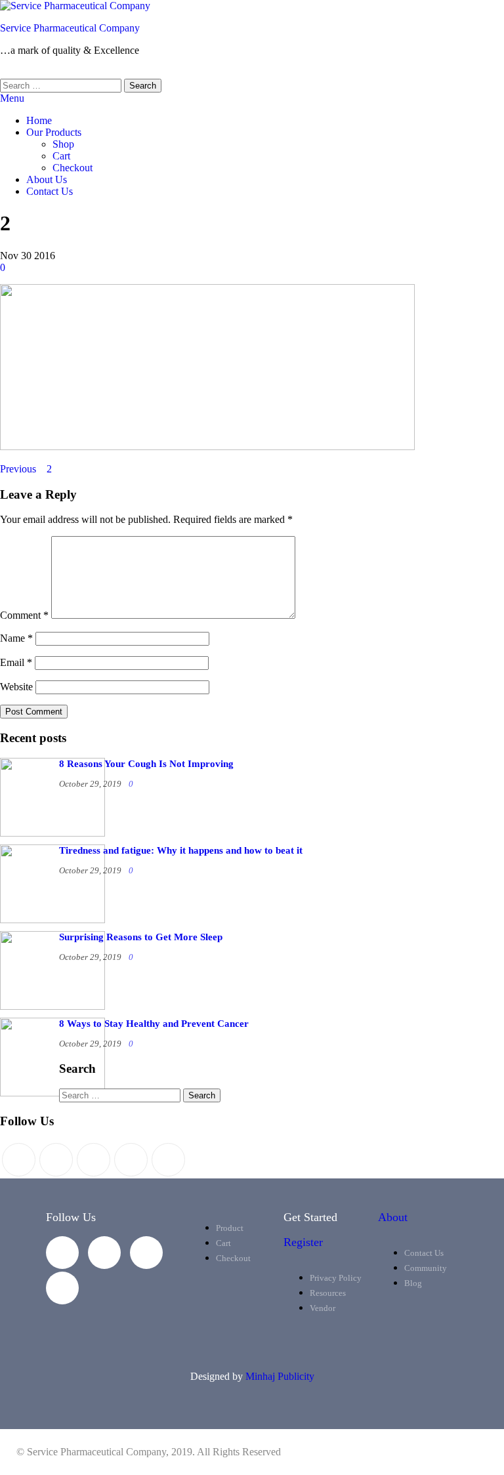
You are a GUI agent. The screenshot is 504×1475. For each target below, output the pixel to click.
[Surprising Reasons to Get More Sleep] (52, 1006)
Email (16, 662)
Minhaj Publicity (279, 1376)
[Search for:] (62, 85)
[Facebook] (56, 1159)
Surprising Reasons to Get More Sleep (140, 937)
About (393, 1217)
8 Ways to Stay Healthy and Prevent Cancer (154, 1023)
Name (16, 638)
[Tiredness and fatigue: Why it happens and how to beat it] (52, 919)
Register (303, 1242)
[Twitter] (18, 1159)
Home (39, 120)
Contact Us (49, 191)
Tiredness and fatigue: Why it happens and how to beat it (181, 850)
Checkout (72, 167)
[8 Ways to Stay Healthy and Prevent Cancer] (52, 1092)
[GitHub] (131, 1159)
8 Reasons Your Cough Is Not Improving (146, 763)
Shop (63, 144)
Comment (24, 615)
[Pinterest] (93, 1159)
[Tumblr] (168, 1159)
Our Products (53, 132)
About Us (46, 179)
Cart (61, 155)
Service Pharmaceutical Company (70, 27)
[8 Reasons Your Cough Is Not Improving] (52, 833)
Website (16, 686)
